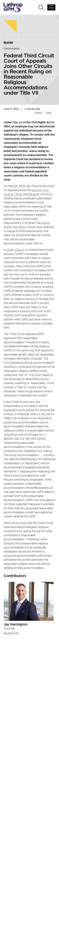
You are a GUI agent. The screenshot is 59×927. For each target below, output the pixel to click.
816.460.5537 (11, 633)
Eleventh (34, 194)
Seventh (9, 194)
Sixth (45, 190)
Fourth (45, 223)
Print (38, 113)
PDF (49, 113)
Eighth (8, 227)
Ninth (18, 194)
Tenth (22, 227)
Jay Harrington (16, 624)
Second (36, 190)
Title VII (17, 122)
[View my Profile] (29, 601)
